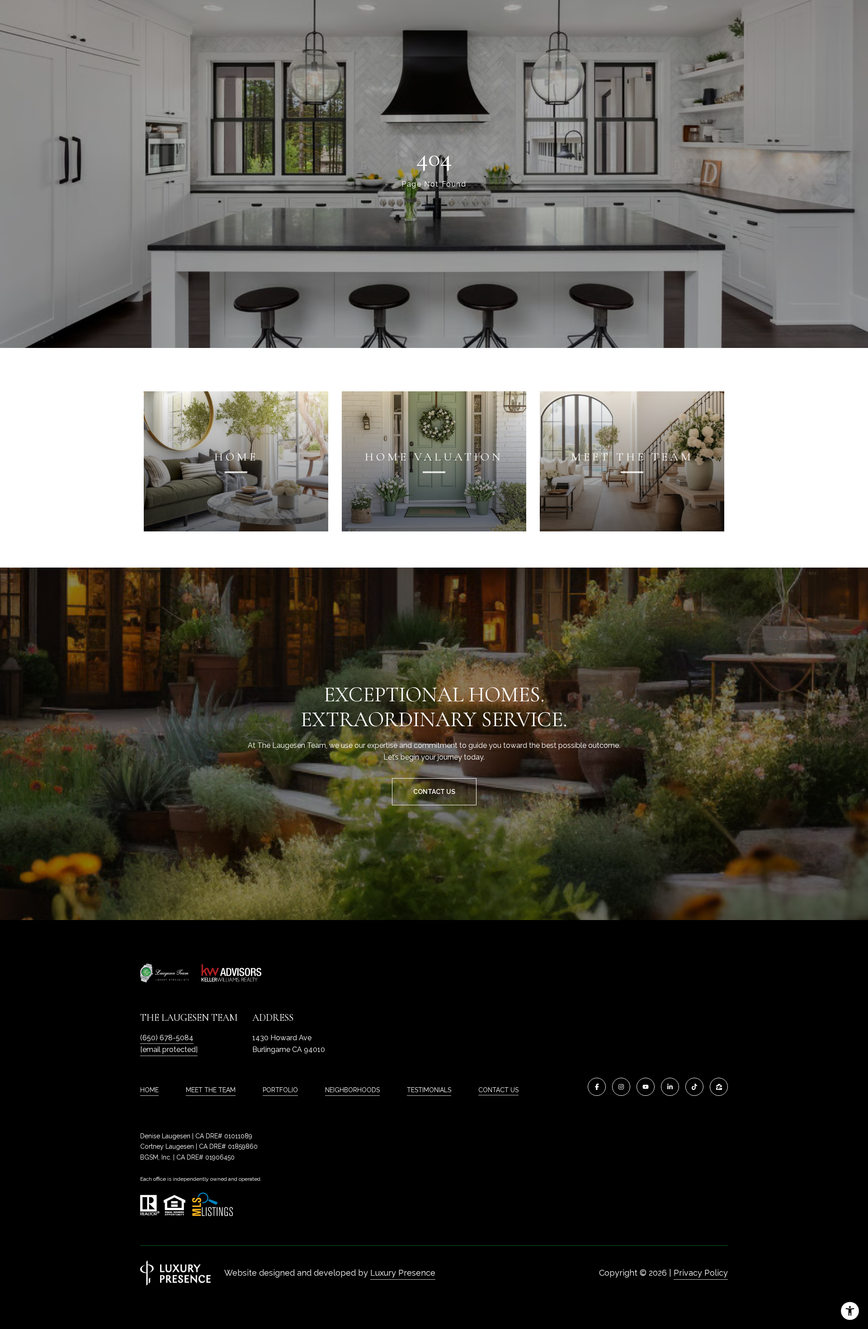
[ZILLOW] (719, 1087)
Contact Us (498, 1090)
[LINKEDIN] (670, 1087)
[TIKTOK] (694, 1087)
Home (149, 1090)
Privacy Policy (701, 1272)
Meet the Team (211, 1090)
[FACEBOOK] (597, 1087)
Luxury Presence (402, 1272)
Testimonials (429, 1090)
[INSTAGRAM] (621, 1087)
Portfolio (280, 1090)
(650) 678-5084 (166, 1037)
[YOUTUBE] (646, 1087)
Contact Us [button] (434, 791)
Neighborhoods (352, 1090)
